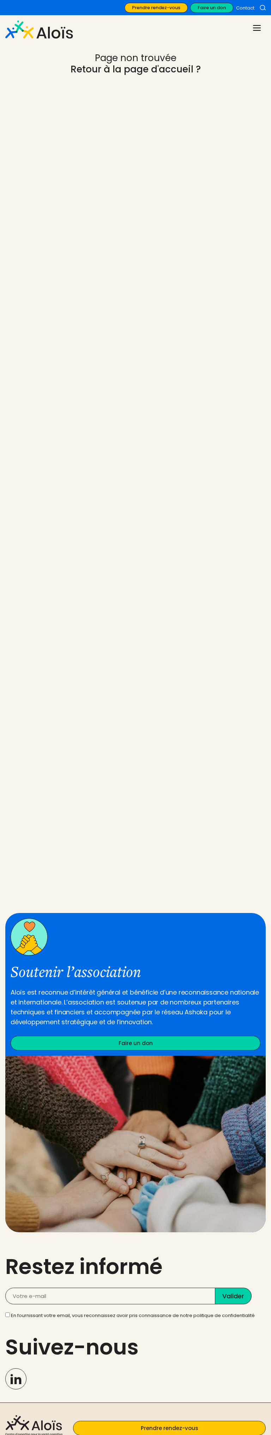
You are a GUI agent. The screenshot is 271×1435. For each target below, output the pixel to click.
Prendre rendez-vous (156, 7)
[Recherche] (262, 8)
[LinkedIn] (15, 1378)
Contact (245, 8)
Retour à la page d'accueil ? (136, 69)
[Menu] (256, 27)
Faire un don (212, 7)
